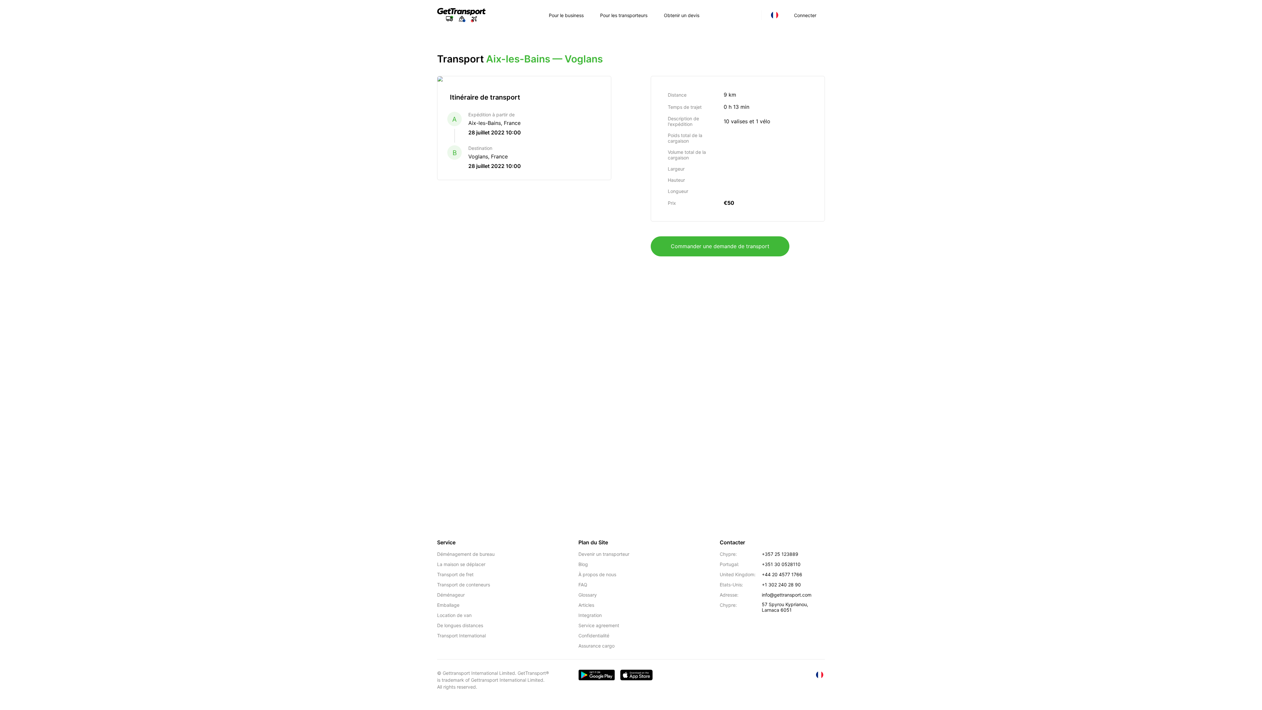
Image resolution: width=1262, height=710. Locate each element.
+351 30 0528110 (781, 564)
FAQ (582, 584)
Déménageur (451, 595)
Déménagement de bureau (466, 554)
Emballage (448, 605)
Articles (586, 605)
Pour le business (566, 15)
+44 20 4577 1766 (782, 574)
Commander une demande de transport (720, 246)
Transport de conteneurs (463, 584)
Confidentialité (593, 635)
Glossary (587, 595)
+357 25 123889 (780, 554)
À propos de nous (597, 574)
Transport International (461, 635)
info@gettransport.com (786, 595)
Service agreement (598, 625)
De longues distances (460, 625)
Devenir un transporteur (603, 554)
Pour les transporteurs (623, 15)
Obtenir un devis (681, 15)
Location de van (454, 615)
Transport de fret (455, 574)
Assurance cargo (596, 646)
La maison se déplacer (461, 564)
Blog (583, 564)
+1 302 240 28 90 (781, 584)
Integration (590, 615)
